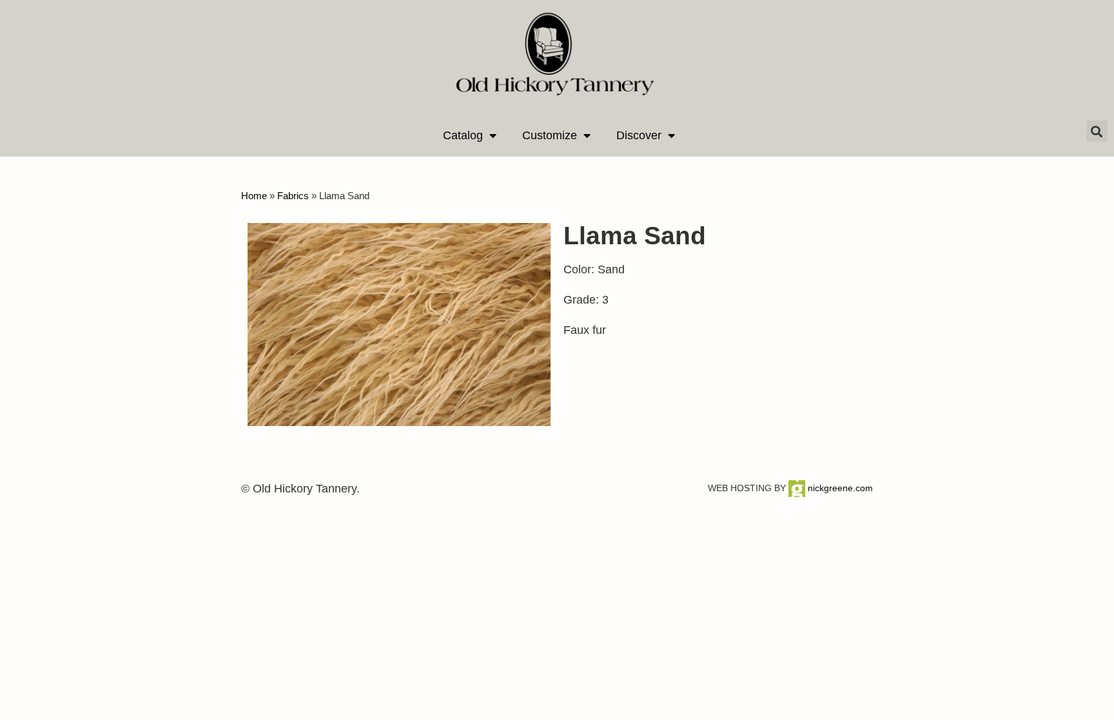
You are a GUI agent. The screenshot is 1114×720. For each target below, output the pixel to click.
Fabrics (293, 195)
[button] (1097, 131)
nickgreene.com (839, 488)
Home (254, 195)
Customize (549, 135)
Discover (638, 135)
